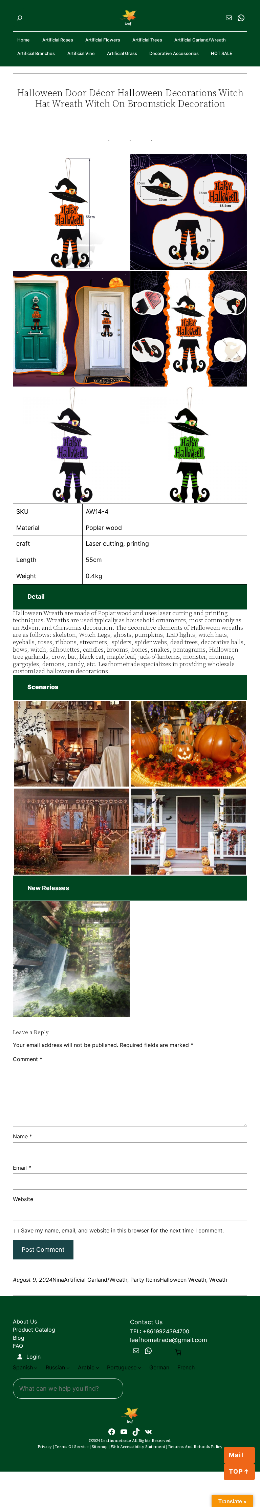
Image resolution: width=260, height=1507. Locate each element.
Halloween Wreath (183, 1279)
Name (22, 1136)
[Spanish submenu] (36, 1367)
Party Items (145, 1279)
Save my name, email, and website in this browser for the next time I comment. (122, 1230)
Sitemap (100, 1446)
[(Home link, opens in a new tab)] (130, 1415)
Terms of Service (72, 1446)
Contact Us (146, 1322)
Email (22, 1167)
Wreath (218, 1279)
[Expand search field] (19, 17)
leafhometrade (116, 1440)
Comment (27, 1059)
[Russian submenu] (68, 1367)
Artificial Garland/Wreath (95, 1279)
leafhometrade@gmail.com (168, 1339)
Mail (236, 1454)
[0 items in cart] (178, 1352)
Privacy (45, 1446)
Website (23, 1199)
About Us (25, 1321)
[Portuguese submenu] (139, 1367)
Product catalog (34, 1329)
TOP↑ (239, 1471)
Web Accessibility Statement (138, 1446)
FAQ (18, 1345)
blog (18, 1337)
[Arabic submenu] (97, 1367)
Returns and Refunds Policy (195, 1446)
